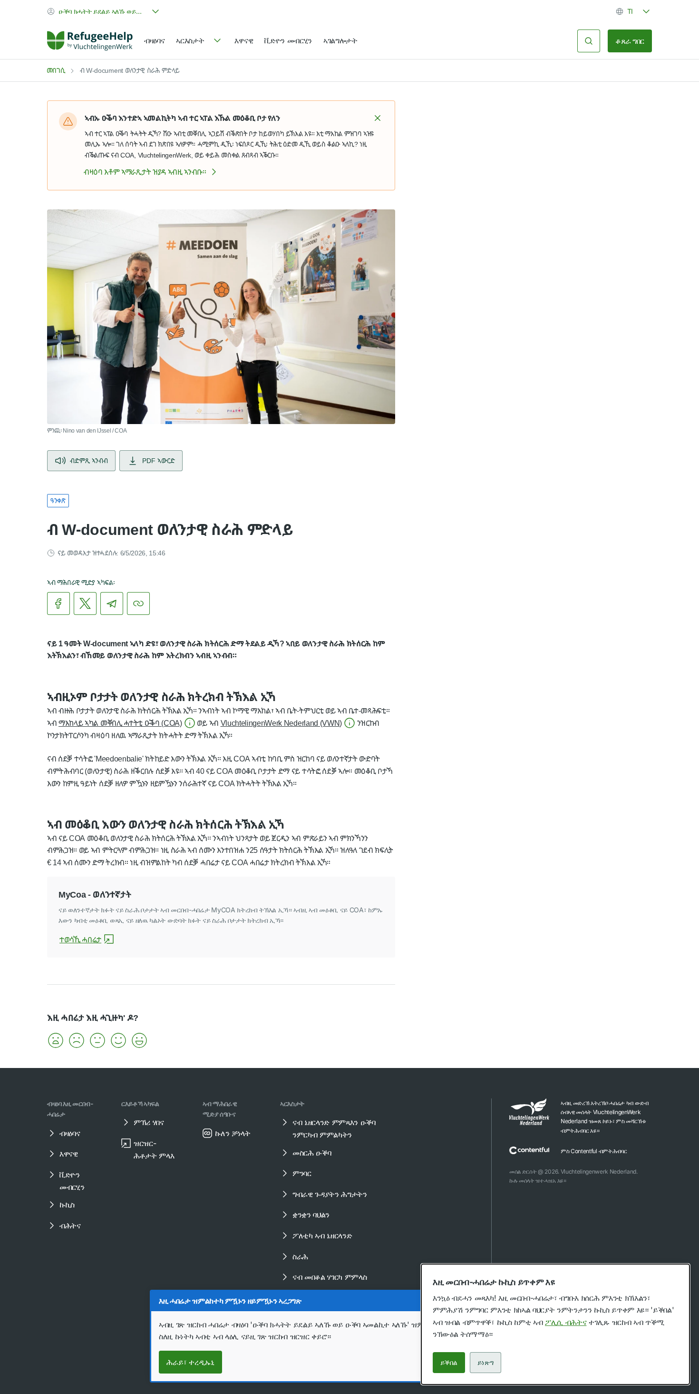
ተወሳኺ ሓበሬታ (80, 939)
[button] (377, 118)
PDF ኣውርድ (158, 460)
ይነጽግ (485, 1362)
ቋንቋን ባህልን (311, 1214)
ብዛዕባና (154, 40)
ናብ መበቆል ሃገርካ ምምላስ (329, 1277)
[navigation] (199, 41)
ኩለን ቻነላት (232, 1133)
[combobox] (104, 11)
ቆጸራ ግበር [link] (629, 41)
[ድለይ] (588, 41)
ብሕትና (70, 1225)
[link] (90, 41)
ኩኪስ (67, 1204)
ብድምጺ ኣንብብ (89, 460)
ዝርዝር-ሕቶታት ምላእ (154, 1149)
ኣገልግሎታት (340, 40)
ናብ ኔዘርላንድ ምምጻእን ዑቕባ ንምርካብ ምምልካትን (334, 1128)
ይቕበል (448, 1362)
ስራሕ (300, 1256)
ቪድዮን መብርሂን (288, 40)
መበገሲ (56, 70)
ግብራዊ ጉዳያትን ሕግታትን (329, 1194)
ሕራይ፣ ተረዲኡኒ (190, 1362)
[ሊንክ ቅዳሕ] (138, 603)
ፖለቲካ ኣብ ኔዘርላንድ (322, 1235)
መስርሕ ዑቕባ (311, 1152)
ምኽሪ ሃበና (149, 1122)
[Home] (90, 41)
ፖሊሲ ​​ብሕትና (565, 1322)
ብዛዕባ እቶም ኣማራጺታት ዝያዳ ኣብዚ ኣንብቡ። (145, 172)
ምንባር (301, 1173)
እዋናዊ (243, 40)
